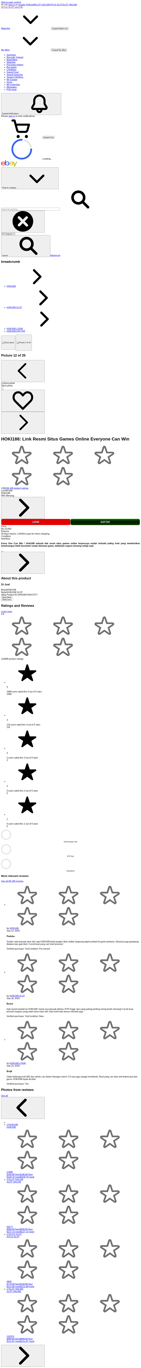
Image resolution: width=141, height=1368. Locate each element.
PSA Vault (12, 89)
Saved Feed (13, 72)
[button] (25, 246)
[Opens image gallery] (2, 388)
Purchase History (15, 65)
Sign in (11, 5)
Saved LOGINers (15, 77)
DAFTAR (105, 522)
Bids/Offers (12, 60)
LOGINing (11, 70)
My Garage (12, 79)
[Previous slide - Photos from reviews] (23, 1108)
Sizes (9, 82)
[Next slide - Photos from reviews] (23, 1356)
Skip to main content (11, 2)
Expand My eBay (59, 50)
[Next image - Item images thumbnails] (23, 423)
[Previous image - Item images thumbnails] (23, 371)
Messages (12, 87)
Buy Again (12, 67)
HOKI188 (30, 5)
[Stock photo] (8, 343)
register (21, 5)
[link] (23, 508)
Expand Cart (48, 137)
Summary (11, 55)
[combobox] (30, 209)
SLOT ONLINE (70, 5)
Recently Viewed (15, 57)
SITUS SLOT (56, 5)
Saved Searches (15, 75)
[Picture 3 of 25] (24, 343)
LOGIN (35, 522)
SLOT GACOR (42, 5)
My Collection (13, 84)
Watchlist (11, 62)
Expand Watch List (59, 29)
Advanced (55, 255)
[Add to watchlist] (23, 401)
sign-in (12, 116)
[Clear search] (23, 221)
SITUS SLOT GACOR (12, 7)
